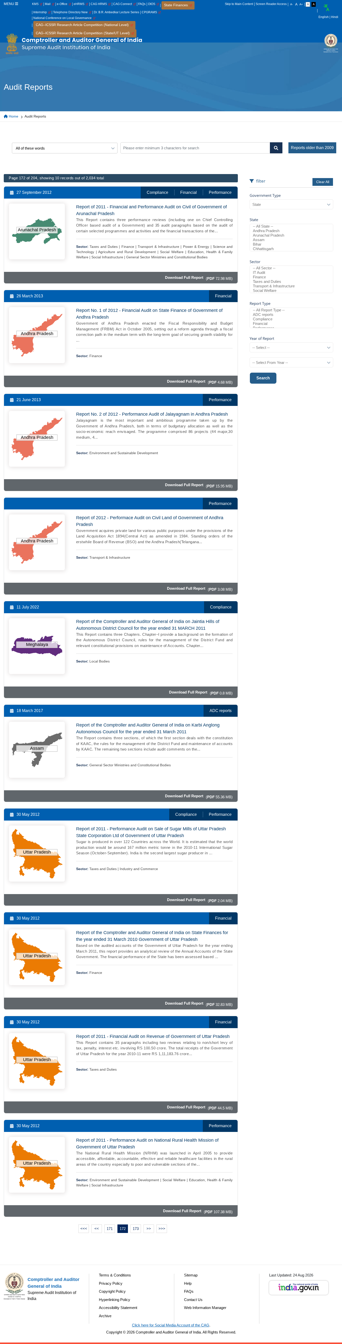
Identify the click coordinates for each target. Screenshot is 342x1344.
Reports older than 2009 (312, 148)
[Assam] (291, 240)
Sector (255, 261)
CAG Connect (123, 4)
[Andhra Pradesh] (291, 231)
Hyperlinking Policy (114, 1299)
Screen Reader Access (271, 4)
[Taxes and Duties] (291, 281)
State (254, 219)
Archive (105, 1316)
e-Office (63, 4)
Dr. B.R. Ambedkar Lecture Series (116, 12)
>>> (161, 1228)
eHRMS (80, 4)
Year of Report (262, 338)
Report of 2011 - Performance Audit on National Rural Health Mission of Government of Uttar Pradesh (147, 1143)
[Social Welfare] (291, 290)
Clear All (322, 182)
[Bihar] (291, 244)
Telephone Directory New (71, 12)
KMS (36, 4)
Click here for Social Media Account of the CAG (170, 1325)
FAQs (141, 4)
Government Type (265, 195)
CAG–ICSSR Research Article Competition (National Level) (83, 25)
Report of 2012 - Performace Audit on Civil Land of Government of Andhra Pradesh (149, 521)
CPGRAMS (150, 12)
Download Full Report (184, 277)
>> (148, 1228)
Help (188, 1283)
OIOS (152, 4)
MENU (9, 4)
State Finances (177, 5)
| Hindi (333, 17)
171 (110, 1228)
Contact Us (193, 1299)
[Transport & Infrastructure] (291, 286)
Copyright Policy (112, 1291)
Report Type (260, 303)
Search (263, 378)
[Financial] (291, 323)
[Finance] (291, 277)
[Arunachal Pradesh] (291, 235)
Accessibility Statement (118, 1307)
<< (96, 1228)
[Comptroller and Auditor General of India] (73, 44)
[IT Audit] (291, 272)
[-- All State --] (291, 226)
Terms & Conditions (115, 1275)
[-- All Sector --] (291, 268)
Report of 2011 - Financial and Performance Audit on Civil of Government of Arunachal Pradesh (151, 210)
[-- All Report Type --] (291, 310)
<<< (83, 1228)
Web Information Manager (205, 1307)
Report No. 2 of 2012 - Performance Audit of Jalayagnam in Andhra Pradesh (152, 414)
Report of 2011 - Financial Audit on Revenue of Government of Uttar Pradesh (153, 1036)
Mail (48, 4)
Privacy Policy (110, 1283)
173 (136, 1228)
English (323, 17)
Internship (40, 12)
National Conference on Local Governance (63, 18)
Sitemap (191, 1275)
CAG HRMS (99, 4)
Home (13, 116)
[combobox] (326, 7)
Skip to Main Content (239, 4)
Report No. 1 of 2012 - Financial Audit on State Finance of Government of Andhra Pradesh (149, 314)
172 (123, 1228)
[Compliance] (291, 319)
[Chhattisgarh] (291, 249)
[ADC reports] (291, 314)
